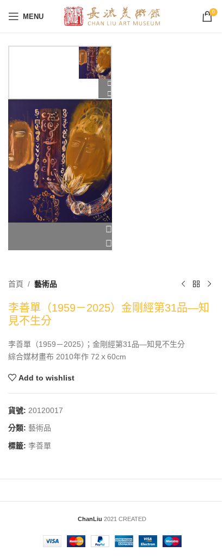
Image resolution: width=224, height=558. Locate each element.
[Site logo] (112, 15)
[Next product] (209, 283)
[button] (60, 230)
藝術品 (45, 284)
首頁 (15, 284)
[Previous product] (183, 283)
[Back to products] (196, 283)
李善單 (39, 445)
